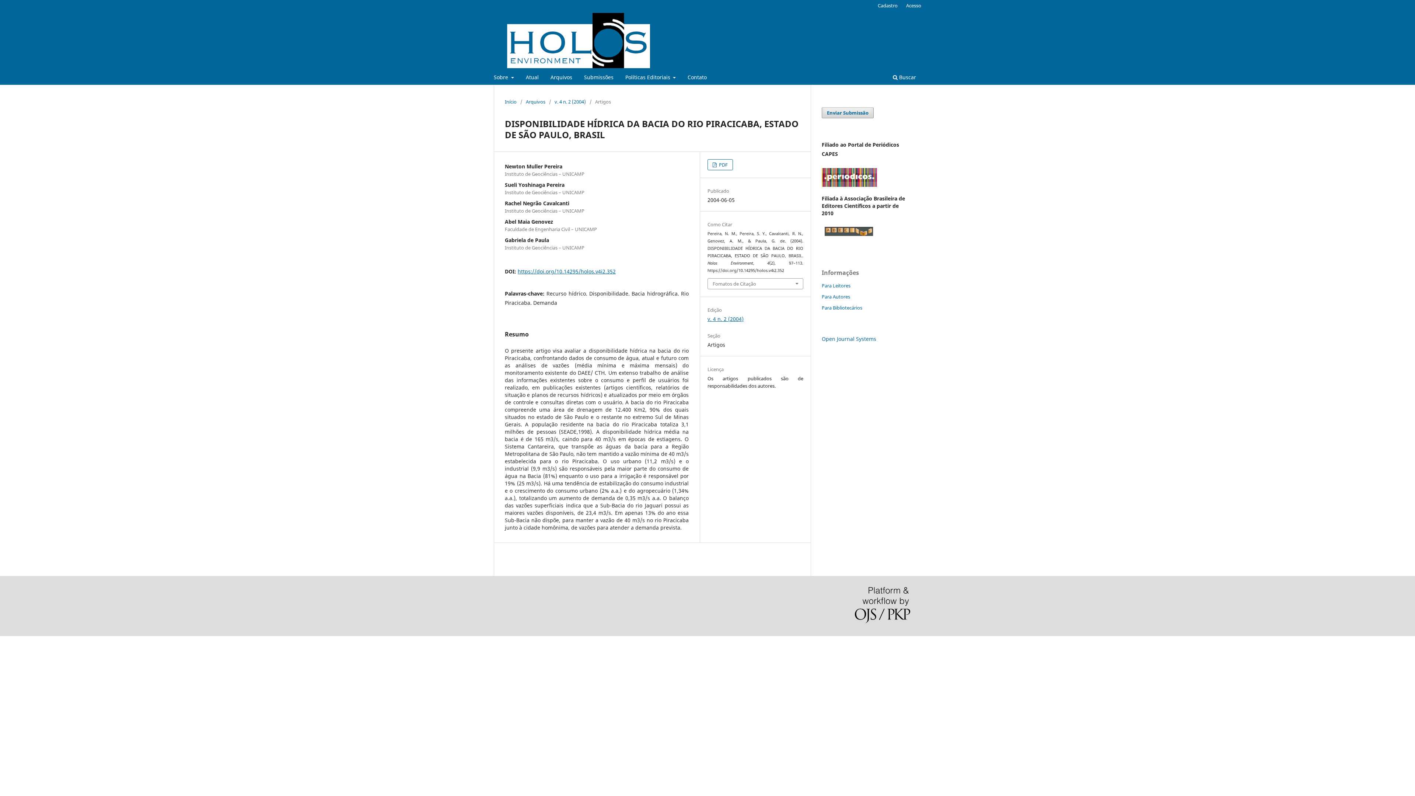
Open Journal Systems (849, 338)
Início (511, 101)
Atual (532, 77)
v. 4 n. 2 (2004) (570, 101)
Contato (697, 77)
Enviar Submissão (848, 112)
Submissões (599, 77)
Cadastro (888, 5)
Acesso (913, 5)
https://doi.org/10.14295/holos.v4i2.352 (567, 271)
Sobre (502, 77)
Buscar (907, 77)
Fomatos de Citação (734, 283)
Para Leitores (836, 285)
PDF (723, 164)
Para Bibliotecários (842, 307)
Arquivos (561, 77)
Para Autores (836, 296)
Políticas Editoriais (648, 77)
